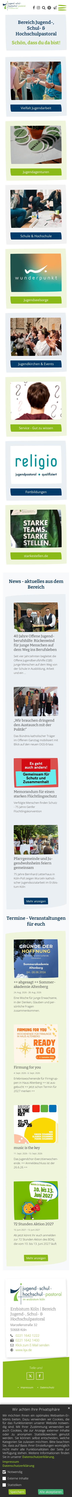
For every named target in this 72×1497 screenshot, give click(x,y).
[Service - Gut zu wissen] (36, 401)
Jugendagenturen (36, 172)
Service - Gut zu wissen (36, 428)
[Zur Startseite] (14, 6)
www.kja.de (24, 1350)
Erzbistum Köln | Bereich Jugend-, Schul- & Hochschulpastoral (33, 1314)
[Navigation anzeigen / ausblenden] (63, 8)
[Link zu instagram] (38, 7)
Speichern (17, 1492)
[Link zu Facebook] (34, 7)
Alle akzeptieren (51, 1492)
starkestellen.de (36, 556)
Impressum (11, 1462)
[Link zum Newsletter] (55, 7)
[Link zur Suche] (43, 7)
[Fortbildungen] (36, 465)
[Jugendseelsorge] (36, 273)
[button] (30, 1376)
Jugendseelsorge (36, 300)
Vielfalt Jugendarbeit (36, 108)
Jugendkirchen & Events (36, 364)
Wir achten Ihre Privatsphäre (36, 1409)
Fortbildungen (36, 492)
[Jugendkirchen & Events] (36, 337)
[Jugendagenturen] (36, 145)
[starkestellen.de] (36, 529)
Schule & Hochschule (36, 236)
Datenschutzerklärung (38, 1457)
